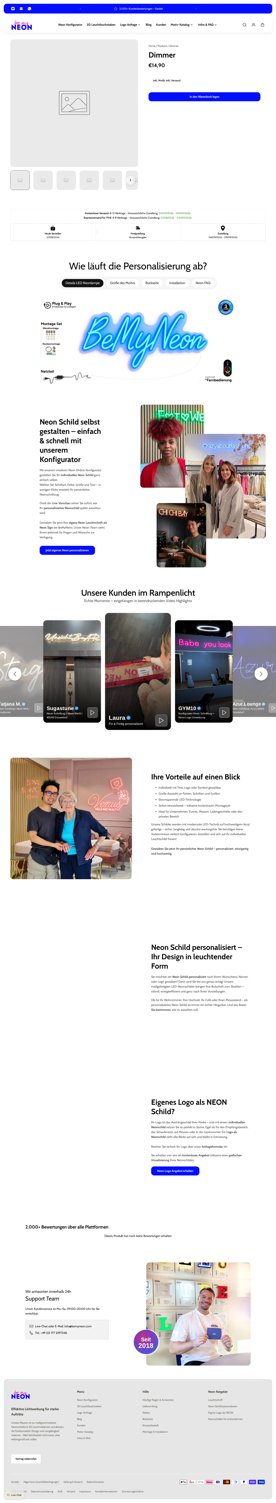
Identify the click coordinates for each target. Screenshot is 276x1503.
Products (163, 46)
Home (152, 46)
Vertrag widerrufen (26, 1459)
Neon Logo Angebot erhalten (175, 1171)
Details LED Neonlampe (83, 283)
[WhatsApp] (29, 8)
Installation (177, 283)
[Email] (21, 8)
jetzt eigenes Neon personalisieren (67, 550)
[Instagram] (13, 8)
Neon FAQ (203, 283)
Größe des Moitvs (122, 283)
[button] (14, 673)
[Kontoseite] (253, 25)
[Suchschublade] (244, 25)
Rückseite (152, 283)
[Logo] (21, 24)
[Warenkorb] (262, 25)
